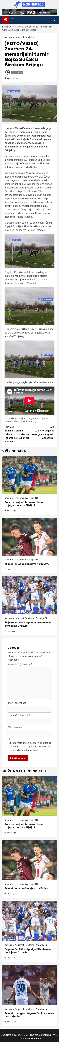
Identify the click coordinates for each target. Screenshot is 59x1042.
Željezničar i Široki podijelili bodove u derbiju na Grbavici (28, 624)
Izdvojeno (9, 37)
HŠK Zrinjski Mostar (32, 418)
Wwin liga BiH (31, 498)
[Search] (54, 20)
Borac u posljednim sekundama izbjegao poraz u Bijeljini (24, 504)
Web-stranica (15, 727)
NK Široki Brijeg (29, 421)
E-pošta (19, 715)
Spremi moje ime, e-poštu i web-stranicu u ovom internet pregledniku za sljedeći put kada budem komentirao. (30, 746)
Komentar (20, 664)
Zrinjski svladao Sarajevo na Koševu (27, 564)
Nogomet (19, 37)
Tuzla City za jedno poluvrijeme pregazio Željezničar (42, 432)
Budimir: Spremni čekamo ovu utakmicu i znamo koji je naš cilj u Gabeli (17, 434)
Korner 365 (7, 27)
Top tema (29, 37)
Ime (17, 703)
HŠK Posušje (16, 418)
